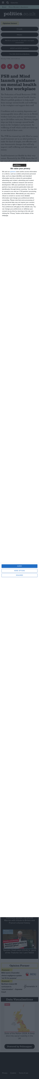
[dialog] (19, 539)
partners (13, 171)
